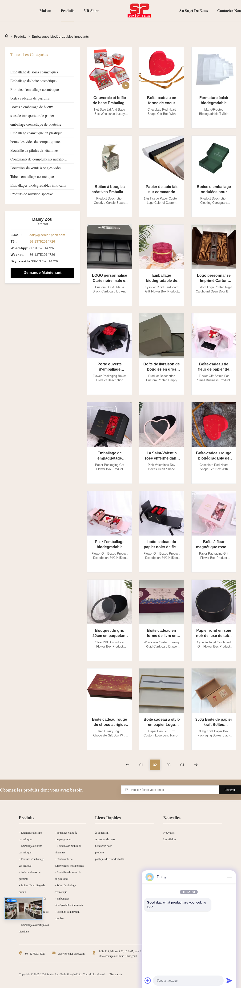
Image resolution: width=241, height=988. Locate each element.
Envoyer (230, 790)
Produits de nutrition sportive (31, 193)
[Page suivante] (196, 765)
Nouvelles (169, 832)
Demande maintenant (42, 273)
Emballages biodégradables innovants (38, 185)
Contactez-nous (103, 846)
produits (99, 852)
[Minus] (229, 877)
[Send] (229, 980)
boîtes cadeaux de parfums (30, 98)
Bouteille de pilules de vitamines (34, 150)
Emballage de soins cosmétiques (34, 71)
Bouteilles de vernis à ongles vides (35, 167)
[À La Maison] (6, 36)
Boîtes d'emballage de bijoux (31, 106)
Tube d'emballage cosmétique (32, 176)
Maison (45, 10)
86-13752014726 (42, 241)
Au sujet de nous (193, 10)
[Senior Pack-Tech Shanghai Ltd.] (139, 11)
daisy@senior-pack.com (47, 235)
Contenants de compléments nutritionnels (40, 158)
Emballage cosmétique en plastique (36, 132)
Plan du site (115, 974)
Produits (67, 10)
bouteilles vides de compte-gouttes (35, 141)
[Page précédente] (127, 765)
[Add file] (148, 980)
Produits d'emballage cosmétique (34, 89)
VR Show (91, 10)
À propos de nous (105, 839)
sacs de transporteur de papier (32, 115)
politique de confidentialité (109, 859)
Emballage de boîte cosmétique (33, 80)
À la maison (101, 832)
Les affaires (169, 839)
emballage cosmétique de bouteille (35, 124)
